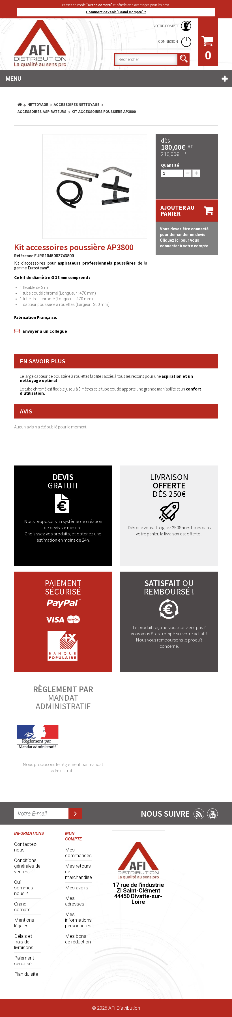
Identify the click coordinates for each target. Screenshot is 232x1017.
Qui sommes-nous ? (24, 887)
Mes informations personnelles (78, 919)
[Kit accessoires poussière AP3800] (95, 186)
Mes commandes (78, 852)
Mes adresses (74, 901)
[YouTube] (212, 813)
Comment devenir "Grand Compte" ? (116, 12)
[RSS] (199, 813)
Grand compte (22, 906)
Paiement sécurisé (24, 960)
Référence (23, 256)
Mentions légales (24, 922)
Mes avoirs (76, 888)
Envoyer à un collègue (45, 331)
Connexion (168, 42)
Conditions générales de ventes (27, 865)
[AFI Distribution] (45, 43)
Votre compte (166, 26)
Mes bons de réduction (78, 939)
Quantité (170, 165)
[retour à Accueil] (22, 104)
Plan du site (26, 974)
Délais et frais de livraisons (23, 941)
